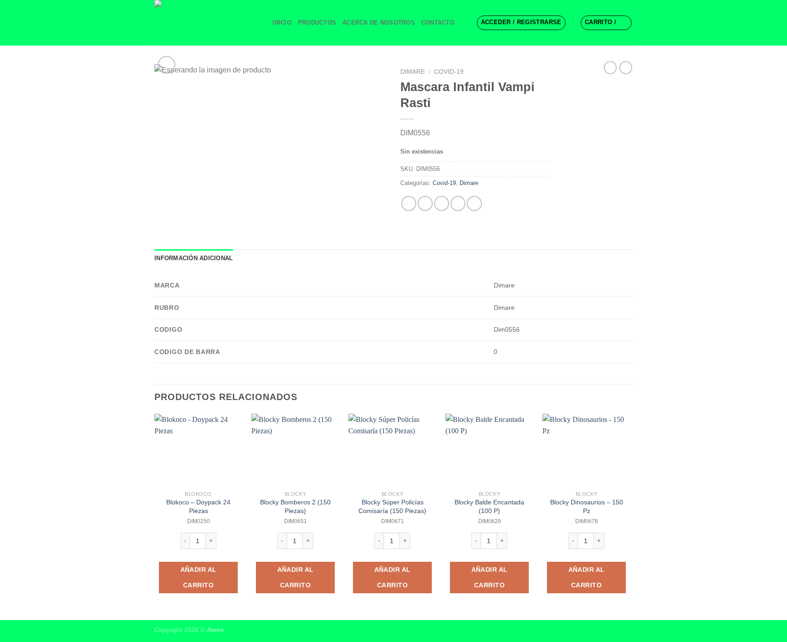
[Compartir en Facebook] (408, 203)
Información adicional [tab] (193, 258)
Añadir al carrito (198, 577)
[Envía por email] (441, 203)
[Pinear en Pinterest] (457, 203)
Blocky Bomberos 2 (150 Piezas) (295, 506)
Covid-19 (449, 71)
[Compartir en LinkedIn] (474, 203)
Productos (317, 22)
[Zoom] (166, 65)
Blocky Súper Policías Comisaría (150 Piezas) (392, 506)
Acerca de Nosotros (378, 22)
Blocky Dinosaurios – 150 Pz (586, 506)
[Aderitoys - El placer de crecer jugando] (199, 23)
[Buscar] (262, 22)
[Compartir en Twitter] (425, 203)
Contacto (438, 22)
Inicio (281, 22)
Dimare (412, 71)
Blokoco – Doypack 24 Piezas (198, 506)
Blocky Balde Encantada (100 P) (489, 506)
